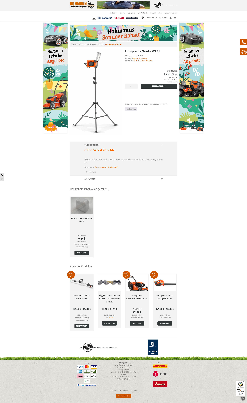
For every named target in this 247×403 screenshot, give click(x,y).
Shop (82, 44)
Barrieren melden (171, 13)
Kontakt (153, 13)
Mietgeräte (152, 18)
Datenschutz (133, 390)
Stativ (143, 60)
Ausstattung (90, 179)
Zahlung (87, 363)
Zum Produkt (81, 253)
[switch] (241, 394)
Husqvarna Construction (94, 44)
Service (122, 13)
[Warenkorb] (175, 17)
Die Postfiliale (143, 13)
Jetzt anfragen (131, 109)
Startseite (75, 44)
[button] (243, 399)
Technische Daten (92, 145)
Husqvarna (149, 60)
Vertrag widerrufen (123, 396)
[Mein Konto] (170, 17)
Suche (164, 18)
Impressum (113, 390)
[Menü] (244, 382)
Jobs (160, 13)
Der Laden (131, 13)
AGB (120, 390)
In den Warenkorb (158, 86)
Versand (111, 317)
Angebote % (113, 13)
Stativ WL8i (137, 60)
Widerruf (125, 390)
